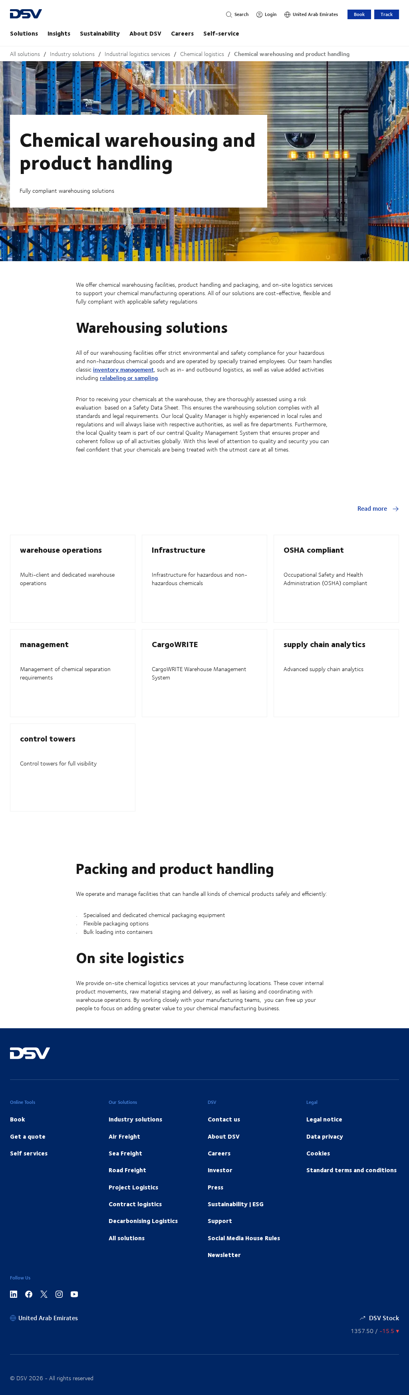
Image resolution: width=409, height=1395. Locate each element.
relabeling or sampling (129, 377)
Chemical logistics (202, 54)
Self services (29, 1153)
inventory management (123, 369)
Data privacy (324, 1136)
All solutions (25, 54)
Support (220, 1220)
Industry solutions (72, 54)
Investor (220, 1170)
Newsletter (224, 1254)
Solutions (24, 33)
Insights (59, 33)
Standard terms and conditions (351, 1170)
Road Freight (127, 1170)
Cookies (318, 1153)
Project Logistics (133, 1187)
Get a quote (28, 1136)
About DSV (145, 33)
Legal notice (324, 1119)
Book (359, 14)
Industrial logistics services (137, 54)
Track (387, 14)
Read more (373, 508)
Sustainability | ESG (236, 1204)
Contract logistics (135, 1204)
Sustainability (100, 33)
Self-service (221, 33)
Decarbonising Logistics (143, 1220)
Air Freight (124, 1136)
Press (215, 1187)
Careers (182, 33)
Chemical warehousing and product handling (291, 53)
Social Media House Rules (244, 1238)
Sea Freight (125, 1153)
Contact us (224, 1119)
